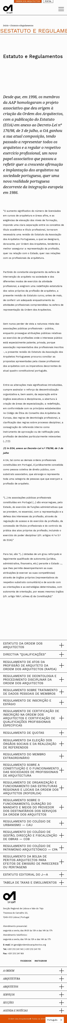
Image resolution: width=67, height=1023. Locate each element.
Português (52, 1020)
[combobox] (54, 1020)
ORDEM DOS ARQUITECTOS (28, 1)
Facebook (25, 961)
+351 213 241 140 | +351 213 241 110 (24, 949)
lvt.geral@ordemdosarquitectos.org (28, 945)
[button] (33, 645)
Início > (6, 25)
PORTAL (48, 1)
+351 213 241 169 (16, 953)
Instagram (41, 961)
